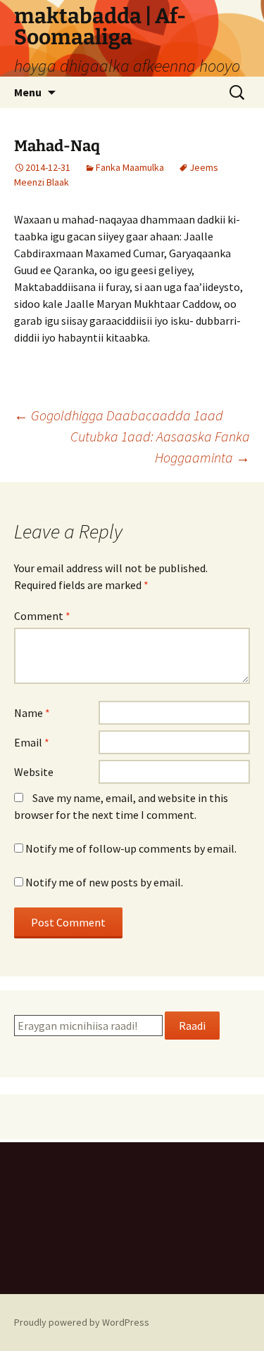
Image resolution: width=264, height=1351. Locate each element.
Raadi (192, 1026)
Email (31, 742)
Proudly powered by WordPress (81, 1322)
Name (32, 713)
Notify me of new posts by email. (104, 882)
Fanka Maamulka (130, 167)
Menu (28, 92)
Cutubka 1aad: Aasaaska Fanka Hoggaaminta (160, 446)
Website (34, 772)
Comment (42, 616)
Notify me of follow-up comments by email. (131, 848)
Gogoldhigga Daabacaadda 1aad (118, 415)
